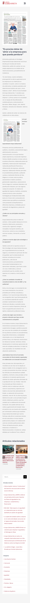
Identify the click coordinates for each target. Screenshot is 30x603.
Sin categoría (8, 587)
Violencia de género (9, 591)
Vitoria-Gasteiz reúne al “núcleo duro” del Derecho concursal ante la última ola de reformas (8, 459)
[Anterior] (3, 457)
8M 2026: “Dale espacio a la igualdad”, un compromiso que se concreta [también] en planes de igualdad (15, 510)
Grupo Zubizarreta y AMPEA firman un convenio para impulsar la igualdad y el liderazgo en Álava (15, 530)
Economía (7, 567)
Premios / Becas (8, 583)
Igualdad (6, 575)
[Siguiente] (26, 457)
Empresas (7, 571)
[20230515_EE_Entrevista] (15, 28)
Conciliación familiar (10, 559)
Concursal (7, 563)
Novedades (7, 579)
